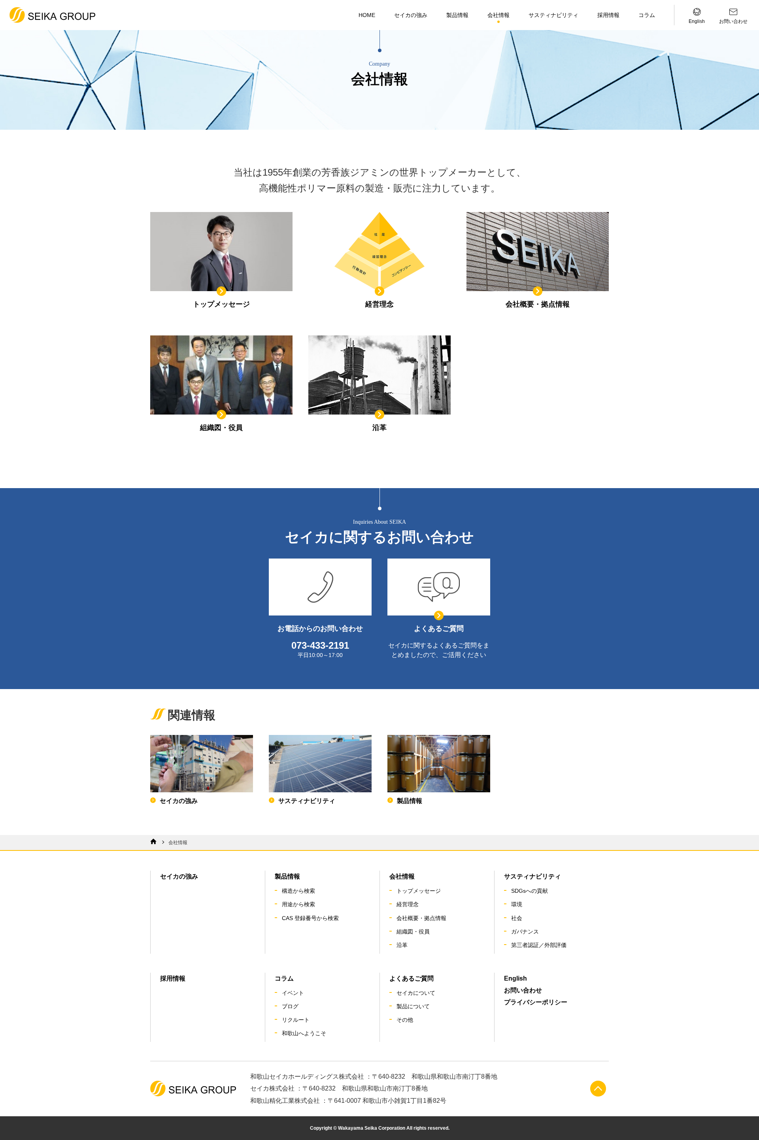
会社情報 (498, 15)
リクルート (296, 1020)
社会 (516, 918)
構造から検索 (298, 891)
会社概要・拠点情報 (421, 918)
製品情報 (457, 15)
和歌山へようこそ (304, 1033)
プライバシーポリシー (535, 1002)
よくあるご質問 (411, 978)
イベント (293, 993)
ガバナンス (525, 931)
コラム (646, 15)
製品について (413, 1006)
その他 (404, 1020)
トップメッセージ (418, 891)
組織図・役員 (413, 931)
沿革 (402, 945)
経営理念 (407, 904)
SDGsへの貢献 (529, 891)
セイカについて (415, 993)
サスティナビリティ (553, 15)
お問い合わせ (523, 990)
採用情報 (608, 15)
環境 (516, 904)
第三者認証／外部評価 (538, 945)
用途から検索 (298, 904)
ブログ (290, 1006)
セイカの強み (410, 15)
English (515, 978)
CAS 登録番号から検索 (310, 918)
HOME (367, 15)
